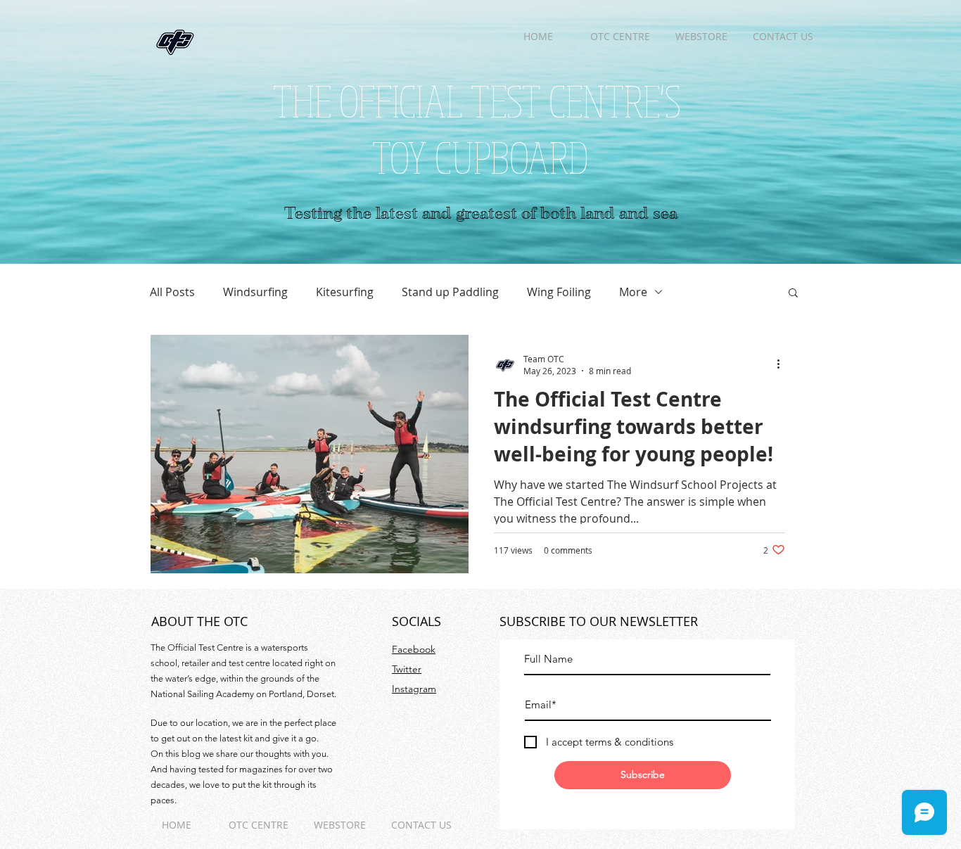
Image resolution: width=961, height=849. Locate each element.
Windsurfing (255, 292)
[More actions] (783, 364)
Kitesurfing (345, 292)
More (633, 292)
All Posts (172, 292)
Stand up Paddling (450, 292)
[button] (793, 293)
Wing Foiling (559, 292)
